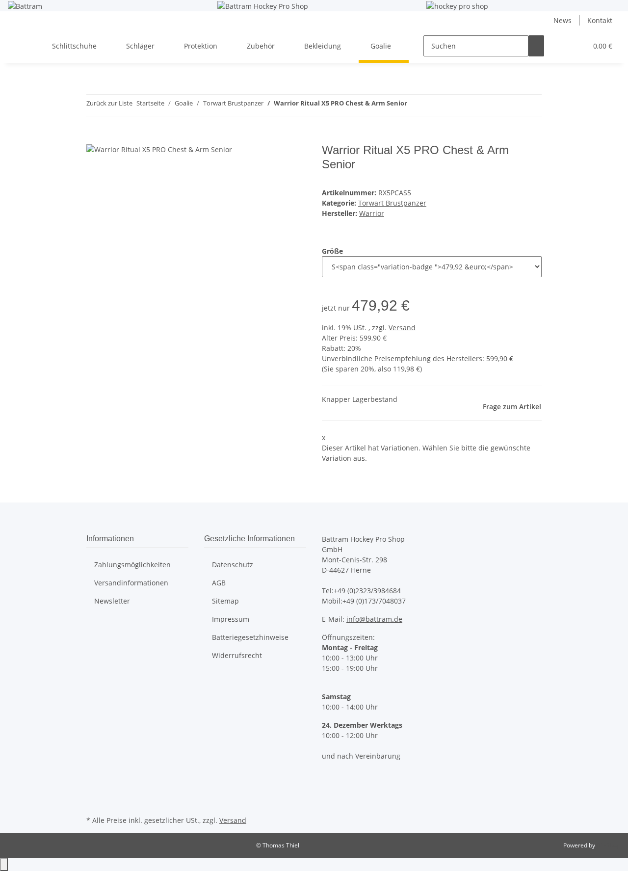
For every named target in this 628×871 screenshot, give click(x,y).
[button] (560, 46)
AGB (219, 582)
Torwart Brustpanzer (392, 203)
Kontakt (599, 20)
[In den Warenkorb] (94, 137)
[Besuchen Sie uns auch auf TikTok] (94, 801)
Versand (402, 327)
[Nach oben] (4, 864)
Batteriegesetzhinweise (250, 637)
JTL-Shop (608, 845)
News (562, 20)
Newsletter (112, 601)
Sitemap (225, 601)
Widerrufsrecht (237, 655)
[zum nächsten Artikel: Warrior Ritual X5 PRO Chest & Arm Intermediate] (433, 105)
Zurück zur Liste (109, 103)
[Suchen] (536, 45)
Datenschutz (232, 564)
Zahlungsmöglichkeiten (132, 564)
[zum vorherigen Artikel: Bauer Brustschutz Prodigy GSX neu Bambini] (415, 105)
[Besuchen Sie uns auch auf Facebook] (94, 778)
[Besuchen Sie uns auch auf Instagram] (94, 790)
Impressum (230, 619)
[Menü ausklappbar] (20, 37)
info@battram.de (374, 619)
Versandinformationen (131, 582)
